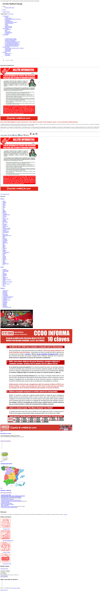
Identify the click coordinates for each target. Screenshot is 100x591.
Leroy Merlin (5, 240)
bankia (4, 210)
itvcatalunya (5, 238)
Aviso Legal (14, 588)
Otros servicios (8, 51)
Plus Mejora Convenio (5, 433)
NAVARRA (5, 306)
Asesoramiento (8, 50)
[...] (1, 129)
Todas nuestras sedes (4, 568)
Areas (4, 204)
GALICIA (5, 300)
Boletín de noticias (8, 26)
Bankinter (4, 211)
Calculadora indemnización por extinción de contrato (10, 501)
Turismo (4, 285)
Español (6, 7)
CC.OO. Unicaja (6, 15)
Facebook (15, 135)
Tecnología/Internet (8, 32)
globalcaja (4, 230)
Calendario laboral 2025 (6, 463)
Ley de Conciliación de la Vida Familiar (12, 43)
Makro (4, 244)
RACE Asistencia (6, 252)
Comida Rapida (6, 270)
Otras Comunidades (4, 575)
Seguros (4, 282)
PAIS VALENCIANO (7, 307)
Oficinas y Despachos (7, 279)
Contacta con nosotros (9, 23)
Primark (4, 251)
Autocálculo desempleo (5, 502)
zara (3, 264)
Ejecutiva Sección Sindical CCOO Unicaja (13, 19)
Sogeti (4, 254)
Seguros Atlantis (8, 49)
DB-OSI (4, 219)
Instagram (27, 135)
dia (3, 223)
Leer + (1, 431)
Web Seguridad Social (5, 498)
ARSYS (4, 205)
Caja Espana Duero (6, 214)
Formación (7, 33)
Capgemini (5, 216)
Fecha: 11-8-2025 (4, 135)
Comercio (4, 269)
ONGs (4, 280)
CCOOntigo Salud (6, 528)
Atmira (4, 207)
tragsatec (4, 257)
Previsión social (8, 29)
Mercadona (5, 248)
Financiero (5, 273)
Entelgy (4, 227)
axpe (4, 209)
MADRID (5, 304)
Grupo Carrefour (6, 231)
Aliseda (4, 203)
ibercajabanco (5, 234)
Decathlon (5, 220)
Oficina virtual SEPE (5, 505)
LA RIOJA (5, 303)
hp (3, 233)
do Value (4, 225)
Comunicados (7, 20)
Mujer (6, 30)
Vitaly (4, 261)
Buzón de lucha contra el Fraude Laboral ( (8, 506)
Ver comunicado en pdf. (4, 194)
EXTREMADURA (6, 299)
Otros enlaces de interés (5, 492)
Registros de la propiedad (7, 281)
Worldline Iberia (6, 263)
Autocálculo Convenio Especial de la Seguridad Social (11, 500)
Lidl (3, 243)
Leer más (65, 514)
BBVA (4, 212)
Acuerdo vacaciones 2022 (6, 494)
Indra (4, 237)
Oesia (4, 249)
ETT (4, 272)
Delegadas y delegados (5, 490)
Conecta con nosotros (5, 441)
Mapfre (4, 245)
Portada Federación (6, 11)
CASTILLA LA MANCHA (8, 296)
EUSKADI (5, 298)
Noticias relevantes (8, 27)
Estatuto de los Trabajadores (10, 40)
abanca (4, 201)
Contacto (4, 9)
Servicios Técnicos (6, 283)
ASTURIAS (5, 292)
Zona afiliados (7, 55)
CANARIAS (5, 294)
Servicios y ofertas (6, 47)
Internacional (5, 301)
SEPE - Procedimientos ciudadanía (7, 504)
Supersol (4, 256)
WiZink (4, 262)
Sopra (4, 255)
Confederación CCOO (7, 563)
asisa (4, 206)
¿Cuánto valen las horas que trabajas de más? (9, 507)
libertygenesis (5, 242)
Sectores (2, 266)
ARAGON (5, 291)
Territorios (2, 288)
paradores (4, 250)
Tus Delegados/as (8, 18)
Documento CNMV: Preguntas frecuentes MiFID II (11, 496)
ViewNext (5, 259)
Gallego (12, 7)
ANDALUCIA (5, 290)
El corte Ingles (5, 226)
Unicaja (4, 258)
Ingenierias (5, 275)
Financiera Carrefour (6, 228)
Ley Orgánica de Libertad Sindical (11, 42)
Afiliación (4, 52)
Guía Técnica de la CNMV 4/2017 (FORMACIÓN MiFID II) (13, 495)
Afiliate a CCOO (8, 53)
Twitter (10, 135)
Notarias (4, 278)
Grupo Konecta (5, 232)
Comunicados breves (9, 21)
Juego (4, 276)
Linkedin (21, 135)
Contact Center (5, 271)
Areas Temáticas (6, 28)
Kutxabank (5, 239)
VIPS (4, 260)
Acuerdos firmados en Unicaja (10, 38)
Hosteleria (4, 274)
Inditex (4, 236)
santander (4, 253)
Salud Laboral (7, 31)
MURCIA (5, 305)
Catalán (9, 7)
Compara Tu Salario (6, 552)
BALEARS (5, 293)
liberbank (4, 241)
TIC (3, 284)
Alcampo (4, 202)
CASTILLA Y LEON (7, 297)
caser (4, 217)
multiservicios (5, 277)
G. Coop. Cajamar (6, 229)
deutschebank (5, 221)
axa (3, 208)
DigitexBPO (5, 224)
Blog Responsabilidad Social (8, 540)
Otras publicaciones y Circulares (11, 22)
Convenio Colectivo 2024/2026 (11, 39)
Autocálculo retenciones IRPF (6, 503)
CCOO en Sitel (5, 218)
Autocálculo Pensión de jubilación (7, 499)
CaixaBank (5, 213)
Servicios (6, 25)
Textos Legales (5, 34)
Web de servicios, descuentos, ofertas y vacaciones (14, 48)
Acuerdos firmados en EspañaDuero (11, 44)
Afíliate (6, 24)
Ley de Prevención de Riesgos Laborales (12, 41)
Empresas (2, 198)
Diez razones (7, 54)
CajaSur (4, 215)
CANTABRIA (5, 295)
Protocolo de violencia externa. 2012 (11, 45)
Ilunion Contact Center (7, 235)
